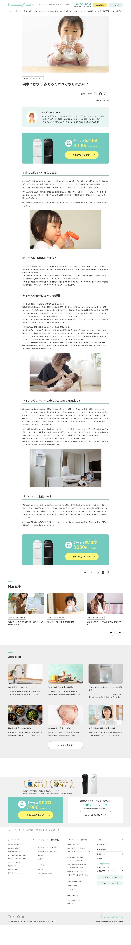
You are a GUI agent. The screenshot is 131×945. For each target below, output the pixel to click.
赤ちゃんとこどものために (33, 78)
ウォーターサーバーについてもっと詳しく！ (78, 852)
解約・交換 (70, 904)
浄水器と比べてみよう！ (74, 844)
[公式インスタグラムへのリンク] (9, 917)
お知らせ (99, 840)
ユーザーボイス (42, 865)
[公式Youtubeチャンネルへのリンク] (23, 917)
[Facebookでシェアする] (100, 94)
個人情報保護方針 (13, 921)
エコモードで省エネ (14, 862)
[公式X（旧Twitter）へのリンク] (14, 917)
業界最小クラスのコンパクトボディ (18, 859)
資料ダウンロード (102, 845)
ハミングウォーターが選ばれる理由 (48, 840)
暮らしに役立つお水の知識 (75, 857)
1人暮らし (41, 859)
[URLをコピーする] (105, 94)
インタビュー (42, 870)
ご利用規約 (42, 921)
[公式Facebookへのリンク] (18, 917)
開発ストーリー (12, 866)
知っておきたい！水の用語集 (76, 848)
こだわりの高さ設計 (14, 848)
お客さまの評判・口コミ (45, 873)
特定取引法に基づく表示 (28, 921)
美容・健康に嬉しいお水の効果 (76, 864)
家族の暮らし (42, 855)
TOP (9, 830)
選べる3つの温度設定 (14, 844)
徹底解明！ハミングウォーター (76, 871)
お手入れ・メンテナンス (15, 873)
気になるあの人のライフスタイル (48, 852)
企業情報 (99, 859)
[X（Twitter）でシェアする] (95, 94)
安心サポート (71, 889)
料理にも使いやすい (14, 852)
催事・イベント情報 (111, 877)
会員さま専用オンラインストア (106, 871)
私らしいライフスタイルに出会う (48, 847)
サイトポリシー (52, 921)
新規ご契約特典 (101, 849)
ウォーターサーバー (14, 840)
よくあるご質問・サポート (75, 881)
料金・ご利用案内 (72, 896)
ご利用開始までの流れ (74, 900)
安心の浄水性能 (12, 869)
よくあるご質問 (72, 886)
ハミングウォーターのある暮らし (23, 830)
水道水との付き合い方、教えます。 (78, 875)
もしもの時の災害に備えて (75, 868)
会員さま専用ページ (103, 867)
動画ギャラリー (101, 854)
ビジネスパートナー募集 (111, 883)
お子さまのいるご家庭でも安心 (17, 855)
